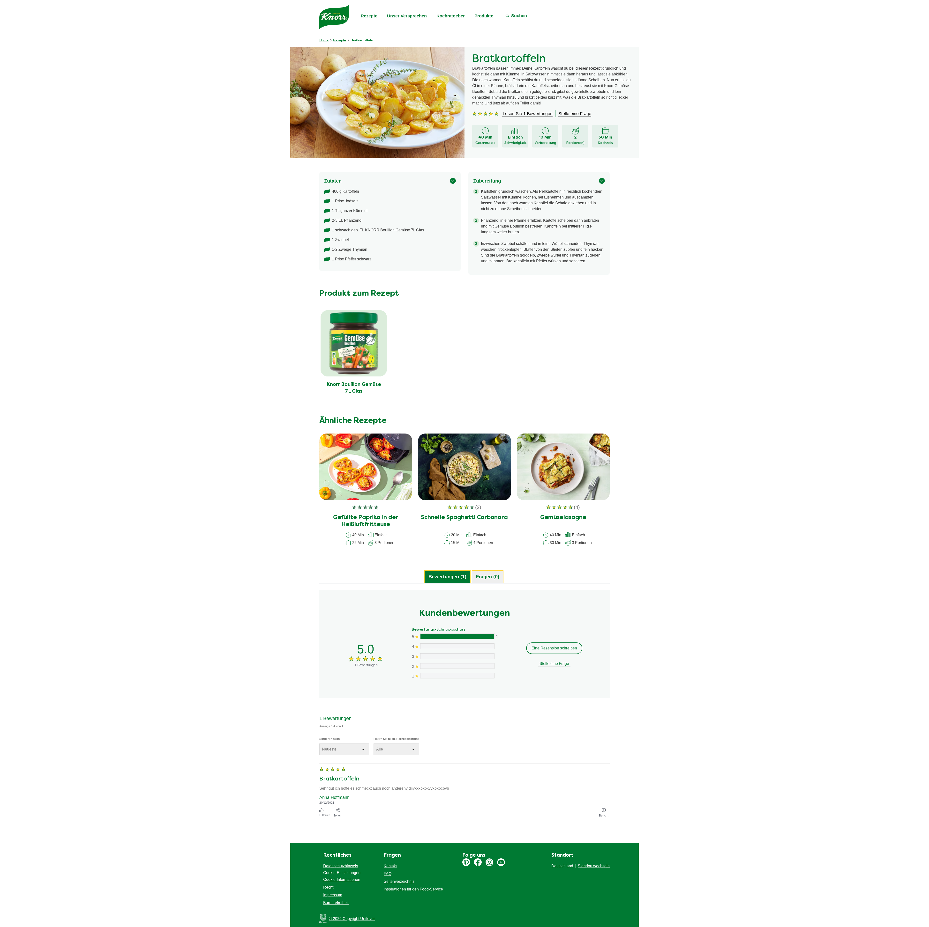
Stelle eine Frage (554, 664)
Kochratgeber (450, 16)
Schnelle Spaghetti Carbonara (464, 517)
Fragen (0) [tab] (487, 576)
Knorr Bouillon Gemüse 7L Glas (354, 388)
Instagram (489, 862)
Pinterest (466, 862)
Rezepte (369, 16)
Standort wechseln (594, 866)
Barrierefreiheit (336, 903)
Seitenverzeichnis (399, 881)
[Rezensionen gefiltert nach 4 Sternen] (457, 646)
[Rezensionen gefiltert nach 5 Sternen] (457, 636)
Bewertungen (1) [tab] (447, 576)
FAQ (387, 874)
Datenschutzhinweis (340, 866)
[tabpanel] (464, 704)
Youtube (501, 862)
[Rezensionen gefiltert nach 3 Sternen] (457, 656)
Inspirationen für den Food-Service (413, 889)
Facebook (478, 862)
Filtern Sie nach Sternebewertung (396, 739)
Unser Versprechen (407, 16)
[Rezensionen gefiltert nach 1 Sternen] (457, 675)
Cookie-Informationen (341, 879)
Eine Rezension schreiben (554, 648)
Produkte (483, 16)
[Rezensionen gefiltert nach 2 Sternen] (457, 666)
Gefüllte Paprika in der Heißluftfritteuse (365, 521)
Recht (328, 887)
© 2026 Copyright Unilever (352, 919)
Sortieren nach (329, 739)
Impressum (332, 895)
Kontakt (390, 866)
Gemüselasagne (563, 517)
